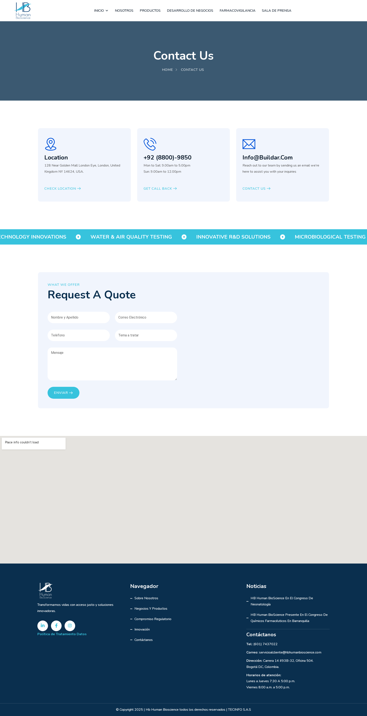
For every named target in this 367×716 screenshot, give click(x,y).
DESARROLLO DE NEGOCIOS (190, 10)
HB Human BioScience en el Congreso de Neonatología (282, 601)
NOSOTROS (124, 10)
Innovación (142, 629)
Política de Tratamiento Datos (62, 634)
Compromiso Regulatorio (152, 619)
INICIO (99, 10)
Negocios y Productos (150, 608)
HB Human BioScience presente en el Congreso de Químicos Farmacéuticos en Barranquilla (289, 617)
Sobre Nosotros (146, 598)
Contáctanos (143, 640)
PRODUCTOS (150, 10)
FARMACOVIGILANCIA (237, 10)
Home (167, 69)
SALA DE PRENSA (276, 10)
